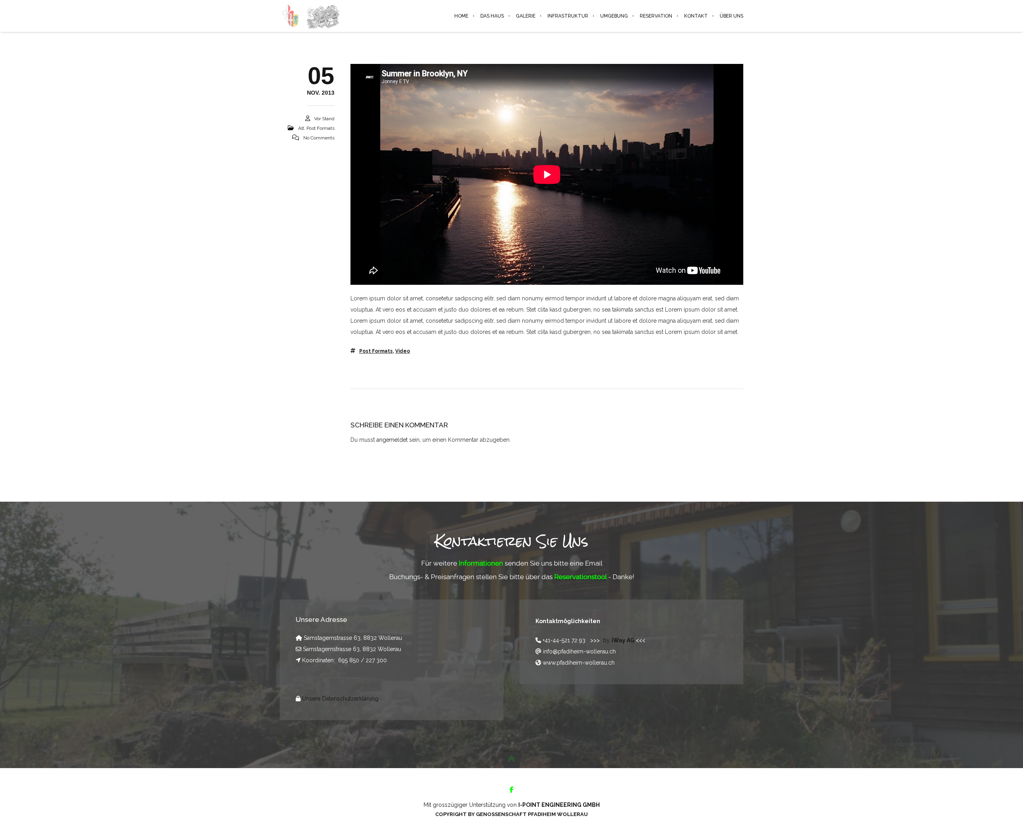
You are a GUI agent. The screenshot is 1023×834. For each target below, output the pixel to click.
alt (301, 128)
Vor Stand (324, 118)
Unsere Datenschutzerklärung (340, 698)
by (619, 640)
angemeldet (392, 440)
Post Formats (320, 128)
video (402, 351)
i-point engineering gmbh (559, 805)
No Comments (318, 138)
